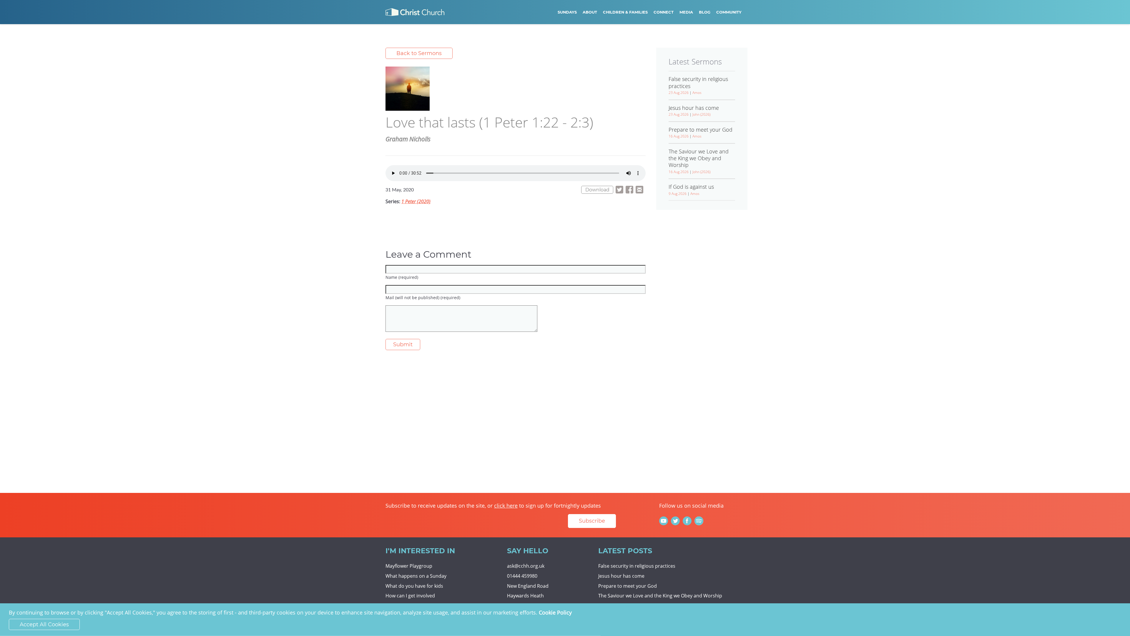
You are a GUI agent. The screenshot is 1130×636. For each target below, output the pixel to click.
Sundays (567, 12)
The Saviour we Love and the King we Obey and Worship (660, 595)
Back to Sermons (419, 53)
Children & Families (625, 12)
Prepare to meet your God (627, 586)
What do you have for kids (414, 586)
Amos (697, 92)
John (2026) (701, 114)
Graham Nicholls (408, 139)
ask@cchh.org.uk (525, 566)
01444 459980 (522, 576)
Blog (704, 12)
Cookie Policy (555, 612)
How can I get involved (410, 595)
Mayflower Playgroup (408, 566)
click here (506, 505)
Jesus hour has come (621, 576)
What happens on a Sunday (415, 576)
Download (597, 190)
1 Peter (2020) (416, 201)
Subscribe (592, 521)
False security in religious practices (636, 566)
